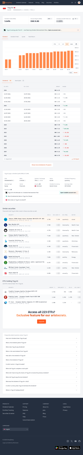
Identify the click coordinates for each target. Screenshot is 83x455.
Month (75, 72)
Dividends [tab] (7, 80)
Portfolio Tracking (8, 410)
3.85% (70, 292)
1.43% (48, 252)
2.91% (53, 292)
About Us (45, 407)
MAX (71, 44)
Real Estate (75, 235)
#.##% (59, 21)
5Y (67, 44)
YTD (55, 44)
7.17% (58, 219)
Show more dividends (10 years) (41, 165)
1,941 (64, 297)
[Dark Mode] (75, 2)
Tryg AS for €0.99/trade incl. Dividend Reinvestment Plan (23, 192)
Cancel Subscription (29, 420)
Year (71, 72)
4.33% (48, 246)
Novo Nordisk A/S (14, 224)
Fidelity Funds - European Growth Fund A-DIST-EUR (24, 296)
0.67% (48, 262)
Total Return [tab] (31, 36)
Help (24, 417)
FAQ (24, 413)
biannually (65, 225)
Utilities (75, 241)
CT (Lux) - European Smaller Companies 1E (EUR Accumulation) (28, 302)
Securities (49, 2)
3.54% (48, 241)
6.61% (48, 268)
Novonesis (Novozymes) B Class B (19, 251)
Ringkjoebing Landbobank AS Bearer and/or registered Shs (26, 262)
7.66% (48, 235)
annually (65, 246)
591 (65, 292)
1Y (59, 44)
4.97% (48, 230)
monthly (64, 257)
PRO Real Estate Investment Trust (19, 267)
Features (31, 2)
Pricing (37, 2)
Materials (75, 252)
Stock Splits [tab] (19, 80)
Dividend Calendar (21, 2)
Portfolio (56, 2)
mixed (73, 219)
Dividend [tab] (5, 36)
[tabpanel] (41, 58)
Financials (75, 246)
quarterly (65, 219)
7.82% (48, 257)
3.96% (48, 225)
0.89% (48, 273)
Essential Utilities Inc (16, 240)
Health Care (75, 225)
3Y (63, 44)
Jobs (44, 410)
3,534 (64, 302)
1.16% (53, 297)
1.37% (70, 297)
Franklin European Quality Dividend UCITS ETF (23, 291)
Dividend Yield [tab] (15, 36)
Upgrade (41, 321)
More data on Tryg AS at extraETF (17, 200)
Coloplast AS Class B (15, 229)
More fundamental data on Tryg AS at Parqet (20, 196)
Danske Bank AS (13, 245)
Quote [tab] (23, 36)
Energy (74, 257)
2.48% (53, 302)
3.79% (48, 219)
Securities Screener (8, 413)
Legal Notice (66, 407)
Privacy (65, 410)
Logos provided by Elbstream (10, 443)
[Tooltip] (40, 184)
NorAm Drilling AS (14, 256)
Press (44, 417)
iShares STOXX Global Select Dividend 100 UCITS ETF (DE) (26, 218)
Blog (44, 413)
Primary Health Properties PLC (18, 235)
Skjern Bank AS (13, 272)
